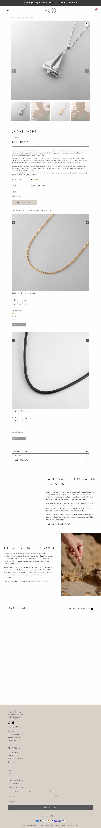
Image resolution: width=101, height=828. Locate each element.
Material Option (17, 179)
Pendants (20, 18)
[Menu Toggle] (8, 10)
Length (14, 417)
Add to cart (24, 202)
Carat (14, 186)
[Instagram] (89, 609)
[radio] (32, 179)
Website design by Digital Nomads (66, 825)
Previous (14, 71)
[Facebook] (92, 609)
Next (87, 71)
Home (13, 18)
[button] (92, 10)
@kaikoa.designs (77, 609)
